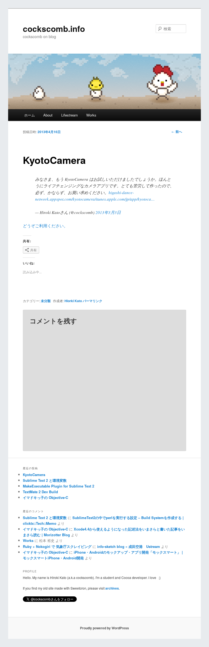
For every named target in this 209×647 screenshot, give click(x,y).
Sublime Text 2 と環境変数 (45, 480)
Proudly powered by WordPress (104, 627)
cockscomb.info (54, 28)
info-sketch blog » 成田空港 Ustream (128, 546)
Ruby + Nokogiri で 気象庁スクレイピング (57, 546)
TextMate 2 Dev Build (40, 491)
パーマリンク (92, 300)
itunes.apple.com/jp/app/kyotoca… (125, 199)
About (48, 115)
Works (91, 115)
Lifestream (69, 115)
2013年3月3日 (108, 212)
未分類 (46, 300)
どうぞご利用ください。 (45, 225)
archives (112, 588)
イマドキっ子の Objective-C (45, 497)
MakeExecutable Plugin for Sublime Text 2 (58, 486)
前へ (176, 131)
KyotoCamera (34, 474)
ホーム (29, 115)
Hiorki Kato (73, 300)
